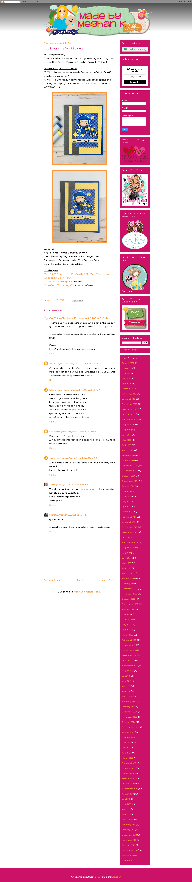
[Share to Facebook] (80, 301)
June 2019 (126, 804)
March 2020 (127, 758)
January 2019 (128, 830)
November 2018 (129, 840)
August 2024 (128, 486)
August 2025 (128, 424)
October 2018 (128, 845)
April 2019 (126, 814)
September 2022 (130, 604)
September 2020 (130, 727)
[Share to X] (78, 301)
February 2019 (128, 824)
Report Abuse (130, 349)
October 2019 (128, 783)
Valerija (53, 484)
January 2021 (128, 707)
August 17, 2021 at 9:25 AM (85, 390)
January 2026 (128, 399)
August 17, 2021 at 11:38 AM (81, 431)
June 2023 (127, 558)
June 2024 (127, 496)
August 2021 (128, 671)
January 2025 (128, 460)
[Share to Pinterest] (82, 301)
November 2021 (129, 655)
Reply (52, 353)
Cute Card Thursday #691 (59, 285)
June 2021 (126, 681)
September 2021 (129, 665)
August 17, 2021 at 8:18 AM (84, 363)
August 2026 (128, 363)
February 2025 (129, 455)
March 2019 (127, 819)
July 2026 (126, 368)
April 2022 (126, 630)
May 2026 (126, 378)
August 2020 (128, 732)
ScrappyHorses (59, 363)
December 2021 (129, 650)
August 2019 (128, 794)
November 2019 (129, 778)
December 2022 (129, 589)
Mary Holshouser (60, 390)
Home (80, 579)
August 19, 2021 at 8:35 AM (73, 484)
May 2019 (126, 809)
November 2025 (129, 409)
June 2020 (127, 742)
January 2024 (128, 522)
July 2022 (126, 614)
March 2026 (127, 389)
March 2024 (127, 512)
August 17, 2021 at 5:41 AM (94, 318)
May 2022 (126, 624)
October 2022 (128, 599)
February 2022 (129, 640)
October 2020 (129, 722)
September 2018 (130, 850)
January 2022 (128, 645)
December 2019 (129, 773)
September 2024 (130, 481)
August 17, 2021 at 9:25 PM (82, 458)
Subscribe (135, 82)
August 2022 (128, 609)
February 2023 (129, 578)
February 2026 (129, 394)
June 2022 (127, 619)
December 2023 (129, 527)
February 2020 (129, 763)
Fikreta (53, 514)
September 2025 (130, 419)
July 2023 (126, 553)
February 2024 (129, 517)
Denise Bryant (58, 431)
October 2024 (129, 476)
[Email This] (73, 301)
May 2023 (126, 563)
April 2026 (126, 383)
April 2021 (126, 691)
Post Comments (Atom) (87, 591)
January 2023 (128, 583)
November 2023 (129, 532)
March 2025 (127, 450)
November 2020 (129, 717)
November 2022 (129, 594)
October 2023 (128, 537)
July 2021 (126, 676)
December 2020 (129, 712)
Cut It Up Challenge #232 (59, 281)
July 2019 (126, 799)
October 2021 (128, 660)
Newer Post (52, 579)
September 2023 (130, 542)
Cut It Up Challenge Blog (64, 318)
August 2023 (128, 548)
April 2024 (126, 506)
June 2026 (127, 373)
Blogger (116, 876)
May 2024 (126, 501)
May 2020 (126, 748)
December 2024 (129, 465)
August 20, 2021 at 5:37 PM (73, 514)
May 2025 (126, 440)
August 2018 (128, 855)
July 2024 (126, 491)
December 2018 (129, 835)
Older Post (107, 579)
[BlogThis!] (75, 301)
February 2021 (128, 701)
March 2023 (127, 573)
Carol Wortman (58, 458)
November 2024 (129, 471)
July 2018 (126, 860)
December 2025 (129, 404)
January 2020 (128, 768)
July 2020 (126, 737)
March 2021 (127, 696)
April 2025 (126, 445)
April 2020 (126, 753)
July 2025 (126, 430)
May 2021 (126, 686)
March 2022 (127, 635)
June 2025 (127, 435)
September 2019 (130, 789)
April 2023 (126, 568)
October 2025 (128, 414)
